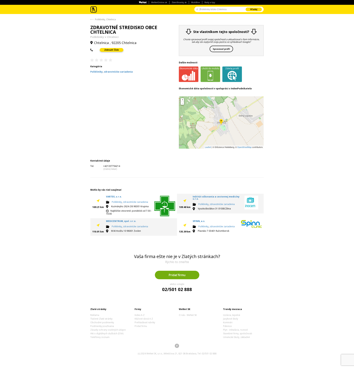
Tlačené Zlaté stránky (101, 318)
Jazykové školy (230, 318)
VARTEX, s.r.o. (114, 196)
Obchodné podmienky (102, 322)
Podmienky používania (102, 326)
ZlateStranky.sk (179, 2)
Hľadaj (253, 9)
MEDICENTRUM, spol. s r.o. (121, 221)
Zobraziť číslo (111, 50)
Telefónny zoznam (100, 337)
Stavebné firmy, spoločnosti (237, 333)
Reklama (94, 315)
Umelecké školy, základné (236, 337)
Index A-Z (140, 315)
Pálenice (227, 326)
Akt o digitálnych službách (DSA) (106, 333)
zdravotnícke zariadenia (135, 202)
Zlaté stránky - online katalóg (93, 9)
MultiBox (195, 2)
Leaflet (208, 147)
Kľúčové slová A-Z (144, 318)
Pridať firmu (177, 275)
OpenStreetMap (244, 147)
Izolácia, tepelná (231, 315)
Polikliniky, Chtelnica (105, 19)
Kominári (227, 322)
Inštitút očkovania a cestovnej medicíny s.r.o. (216, 197)
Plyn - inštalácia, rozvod (235, 329)
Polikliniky (117, 202)
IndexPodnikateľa (241, 88)
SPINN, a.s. (199, 221)
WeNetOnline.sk (159, 2)
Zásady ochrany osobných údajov (108, 329)
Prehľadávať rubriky (145, 322)
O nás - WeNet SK (188, 315)
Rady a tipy (209, 2)
